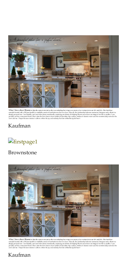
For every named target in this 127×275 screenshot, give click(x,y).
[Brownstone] (23, 142)
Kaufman (19, 126)
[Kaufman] (63, 40)
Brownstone (22, 153)
